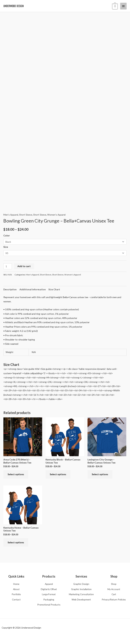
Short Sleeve (25, 214)
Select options (16, 474)
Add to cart (24, 266)
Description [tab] (10, 289)
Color (6, 235)
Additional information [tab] (32, 289)
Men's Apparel (10, 214)
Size (5, 246)
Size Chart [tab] (54, 289)
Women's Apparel (56, 214)
